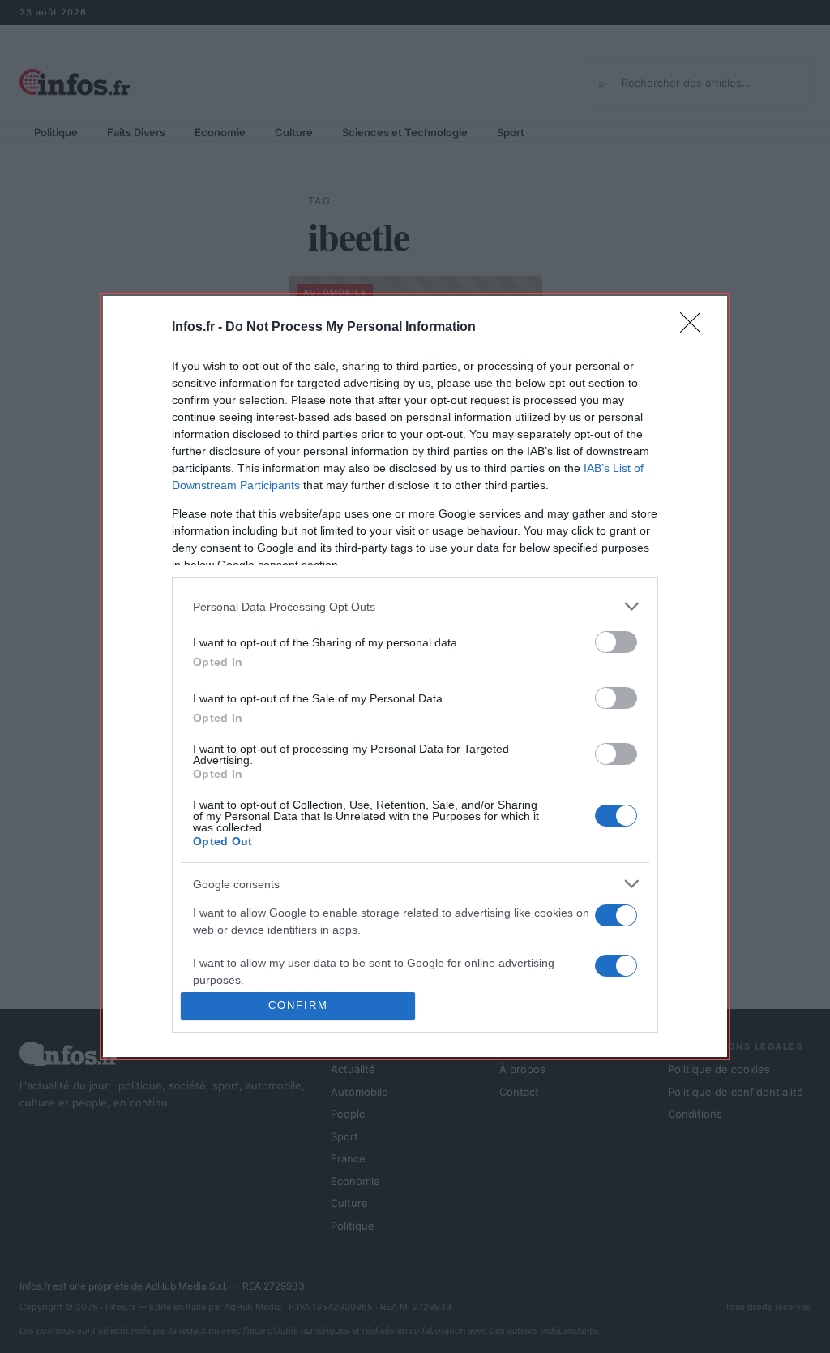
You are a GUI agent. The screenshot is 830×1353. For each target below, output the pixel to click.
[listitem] (415, 606)
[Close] (695, 327)
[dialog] (415, 676)
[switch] (616, 642)
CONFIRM (298, 1005)
